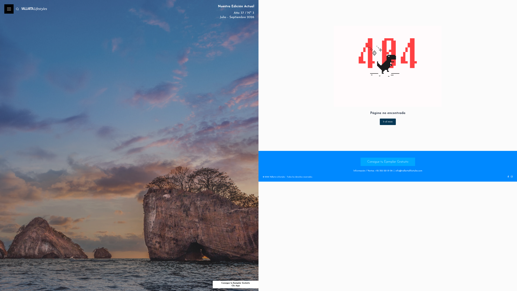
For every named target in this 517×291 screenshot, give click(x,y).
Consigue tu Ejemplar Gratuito (387, 161)
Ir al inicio (388, 122)
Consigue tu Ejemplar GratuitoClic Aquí (235, 284)
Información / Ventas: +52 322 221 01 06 (373, 171)
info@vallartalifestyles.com (408, 171)
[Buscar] (17, 9)
